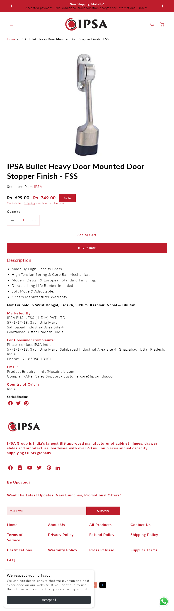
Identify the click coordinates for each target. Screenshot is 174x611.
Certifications (19, 550)
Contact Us (140, 524)
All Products (100, 524)
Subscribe (103, 511)
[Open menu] (11, 24)
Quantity (14, 211)
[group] (87, 6)
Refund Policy (101, 534)
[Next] (162, 6)
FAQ (11, 560)
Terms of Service (15, 537)
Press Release (101, 550)
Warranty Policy (62, 550)
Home (11, 39)
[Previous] (11, 6)
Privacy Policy (60, 534)
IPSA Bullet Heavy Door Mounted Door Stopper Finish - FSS (64, 39)
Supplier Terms (143, 550)
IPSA (38, 186)
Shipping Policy (144, 534)
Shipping (29, 203)
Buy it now (87, 248)
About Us (56, 524)
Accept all (49, 600)
